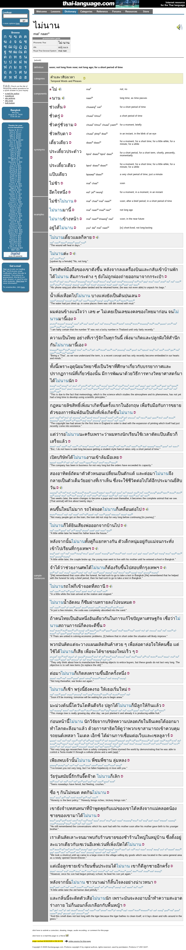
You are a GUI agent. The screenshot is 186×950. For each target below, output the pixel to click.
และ (145, 269)
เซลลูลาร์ (161, 735)
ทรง (118, 434)
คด (84, 792)
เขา (53, 808)
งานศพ (79, 567)
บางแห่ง (99, 295)
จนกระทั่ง (165, 541)
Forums (116, 11)
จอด (98, 509)
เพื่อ (143, 405)
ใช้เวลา (144, 434)
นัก (71, 380)
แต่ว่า (55, 434)
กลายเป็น (59, 480)
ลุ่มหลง (119, 760)
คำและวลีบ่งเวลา (62, 77)
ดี (94, 705)
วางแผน (88, 644)
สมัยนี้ (65, 776)
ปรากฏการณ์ (62, 373)
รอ (63, 434)
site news (9, 101)
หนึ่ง (63, 192)
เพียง (54, 760)
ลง (121, 269)
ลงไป (113, 602)
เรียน (66, 548)
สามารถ (151, 728)
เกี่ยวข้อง (86, 373)
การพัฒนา (115, 373)
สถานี (99, 586)
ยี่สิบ (178, 480)
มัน (61, 644)
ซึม (87, 602)
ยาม (69, 124)
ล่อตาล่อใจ (145, 644)
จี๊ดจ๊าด (89, 776)
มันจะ (129, 898)
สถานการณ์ (69, 625)
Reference (102, 11)
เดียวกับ (70, 844)
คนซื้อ (166, 644)
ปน (127, 295)
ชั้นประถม (101, 866)
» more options (11, 23)
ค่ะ (66, 253)
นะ (81, 434)
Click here (20, 281)
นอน (78, 905)
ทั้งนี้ (54, 366)
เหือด (67, 295)
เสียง (81, 525)
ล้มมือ (106, 457)
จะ (120, 480)
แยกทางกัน (106, 541)
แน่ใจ (76, 311)
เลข (91, 311)
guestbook (9, 96)
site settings (10, 98)
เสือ (88, 898)
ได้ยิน (71, 525)
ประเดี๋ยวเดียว (62, 165)
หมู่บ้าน (158, 837)
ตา (65, 133)
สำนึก (174, 337)
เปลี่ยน (110, 473)
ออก (132, 276)
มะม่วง (56, 705)
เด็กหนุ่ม (132, 541)
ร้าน (133, 837)
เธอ (109, 689)
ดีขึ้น (98, 625)
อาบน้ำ (146, 898)
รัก (73, 776)
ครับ (88, 434)
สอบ (135, 567)
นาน (56, 98)
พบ (62, 760)
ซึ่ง (96, 366)
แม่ (153, 541)
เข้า (160, 269)
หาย (88, 237)
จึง (171, 473)
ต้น (66, 705)
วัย (82, 480)
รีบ (117, 567)
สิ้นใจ (115, 882)
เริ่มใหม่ (119, 689)
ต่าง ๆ (91, 276)
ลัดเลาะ (71, 837)
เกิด (139, 337)
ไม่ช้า (54, 201)
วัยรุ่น (55, 776)
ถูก (110, 276)
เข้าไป (56, 548)
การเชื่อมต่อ (126, 735)
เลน (133, 295)
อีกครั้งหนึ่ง (116, 673)
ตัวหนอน (95, 473)
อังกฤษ (132, 405)
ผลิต (100, 644)
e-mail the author (12, 93)
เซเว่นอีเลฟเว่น (92, 844)
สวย (119, 644)
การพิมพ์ (71, 412)
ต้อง (111, 567)
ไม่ (54, 89)
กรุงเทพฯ (82, 548)
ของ (142, 311)
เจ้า (68, 760)
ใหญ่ (141, 837)
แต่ (73, 644)
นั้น (97, 373)
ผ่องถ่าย (120, 276)
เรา (93, 337)
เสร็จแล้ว (58, 441)
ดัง (93, 269)
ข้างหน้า (71, 218)
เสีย (79, 651)
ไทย (149, 311)
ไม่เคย (107, 311)
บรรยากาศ (153, 366)
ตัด (154, 434)
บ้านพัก (171, 269)
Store (146, 11)
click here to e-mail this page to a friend (49, 936)
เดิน (60, 837)
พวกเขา (135, 728)
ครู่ (57, 115)
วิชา (110, 366)
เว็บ (141, 735)
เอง (70, 318)
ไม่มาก (76, 509)
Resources (131, 11)
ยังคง (89, 689)
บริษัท (62, 457)
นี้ (69, 209)
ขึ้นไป (125, 567)
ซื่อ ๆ (54, 792)
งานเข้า (93, 457)
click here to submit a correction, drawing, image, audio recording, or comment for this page (70, 930)
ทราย (103, 602)
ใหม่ (66, 509)
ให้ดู (119, 728)
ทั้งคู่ (89, 541)
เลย (115, 457)
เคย (157, 721)
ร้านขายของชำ (114, 837)
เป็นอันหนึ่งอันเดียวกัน (89, 618)
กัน (53, 344)
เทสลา (69, 735)
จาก (145, 276)
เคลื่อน (125, 509)
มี (103, 373)
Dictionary (70, 11)
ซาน (107, 760)
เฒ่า (104, 882)
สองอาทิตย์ (60, 473)
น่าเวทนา (144, 882)
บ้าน (111, 525)
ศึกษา (122, 366)
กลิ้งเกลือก (92, 905)
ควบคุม (173, 728)
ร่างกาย (57, 905)
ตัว (84, 473)
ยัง (100, 276)
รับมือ (152, 405)
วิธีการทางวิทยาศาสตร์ (155, 373)
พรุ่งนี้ (79, 689)
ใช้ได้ (55, 651)
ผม (52, 311)
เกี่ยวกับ (135, 366)
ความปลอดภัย (129, 721)
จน (171, 311)
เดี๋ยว (54, 142)
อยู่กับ (145, 541)
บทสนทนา (76, 808)
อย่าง (82, 337)
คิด (67, 644)
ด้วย (129, 373)
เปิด (53, 457)
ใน (123, 405)
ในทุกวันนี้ (113, 337)
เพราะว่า (100, 434)
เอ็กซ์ (95, 735)
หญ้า (117, 905)
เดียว (63, 142)
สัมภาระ (78, 276)
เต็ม (76, 480)
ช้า (57, 183)
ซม (97, 760)
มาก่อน (160, 311)
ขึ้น (99, 269)
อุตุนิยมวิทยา (82, 366)
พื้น (110, 905)
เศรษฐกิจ (153, 618)
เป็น (115, 295)
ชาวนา (93, 882)
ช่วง (53, 106)
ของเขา (84, 269)
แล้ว (157, 705)
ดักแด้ (129, 473)
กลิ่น (62, 898)
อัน (82, 412)
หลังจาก (111, 269)
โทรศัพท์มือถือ (63, 269)
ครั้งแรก (113, 405)
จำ (64, 808)
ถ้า (52, 618)
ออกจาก (99, 525)
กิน (150, 705)
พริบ (59, 133)
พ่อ (88, 525)
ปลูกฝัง (157, 337)
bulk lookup (10, 103)
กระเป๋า (156, 276)
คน (53, 509)
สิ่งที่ (96, 412)
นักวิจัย (90, 721)
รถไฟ (89, 509)
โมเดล (83, 735)
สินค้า (109, 644)
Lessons (55, 11)
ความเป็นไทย (63, 337)
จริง (99, 705)
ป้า (91, 808)
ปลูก (109, 705)
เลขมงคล (129, 311)
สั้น (59, 106)
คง (86, 625)
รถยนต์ (56, 735)
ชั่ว (52, 115)
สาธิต (109, 728)
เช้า (69, 689)
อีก (154, 480)
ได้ (56, 227)
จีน (151, 721)
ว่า (84, 311)
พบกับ (94, 837)
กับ (160, 405)
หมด (127, 602)
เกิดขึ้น (98, 405)
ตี (142, 866)
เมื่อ (59, 866)
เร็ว (128, 651)
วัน (52, 487)
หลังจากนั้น (60, 541)
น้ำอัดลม (71, 602)
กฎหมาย (58, 405)
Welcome (41, 11)
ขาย (105, 651)
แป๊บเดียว (58, 174)
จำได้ (55, 567)
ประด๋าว (74, 151)
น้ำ (52, 295)
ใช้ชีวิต (129, 480)
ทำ (52, 728)
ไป (74, 295)
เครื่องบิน (132, 269)
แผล (77, 237)
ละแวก (56, 844)
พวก (54, 644)
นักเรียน (129, 434)
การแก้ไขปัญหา (130, 618)
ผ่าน (94, 602)
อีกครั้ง (163, 866)
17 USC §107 (142, 947)
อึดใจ (54, 192)
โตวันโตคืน (82, 705)
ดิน (121, 295)
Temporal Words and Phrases (66, 81)
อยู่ (51, 227)
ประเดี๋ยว (57, 151)
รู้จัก (100, 337)
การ (167, 405)
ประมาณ (165, 480)
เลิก (116, 776)
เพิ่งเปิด (116, 844)
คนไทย (62, 618)
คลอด (163, 808)
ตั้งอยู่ (176, 837)
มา (65, 209)
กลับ (153, 269)
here (23, 287)
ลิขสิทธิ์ (73, 405)
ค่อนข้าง (63, 311)
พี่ (93, 760)
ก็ (82, 237)
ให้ (166, 337)
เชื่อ (166, 618)
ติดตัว (79, 898)
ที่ (88, 337)
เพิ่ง (58, 295)
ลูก (139, 705)
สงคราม (92, 673)
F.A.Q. (6, 86)
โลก (59, 728)
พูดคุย (100, 808)
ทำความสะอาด (167, 898)
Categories (86, 11)
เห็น (108, 480)
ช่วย (69, 567)
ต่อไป (141, 480)
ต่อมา (149, 473)
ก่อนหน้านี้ (59, 721)
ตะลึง (68, 728)
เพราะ (64, 366)
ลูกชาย (69, 866)
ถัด (73, 473)
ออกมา (172, 721)
